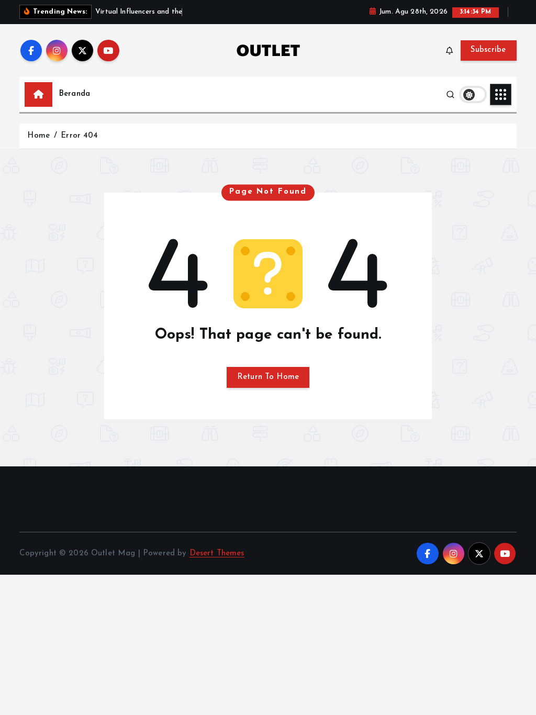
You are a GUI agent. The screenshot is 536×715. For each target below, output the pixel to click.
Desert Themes (216, 553)
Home (38, 136)
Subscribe (488, 50)
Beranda (74, 94)
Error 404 (79, 136)
